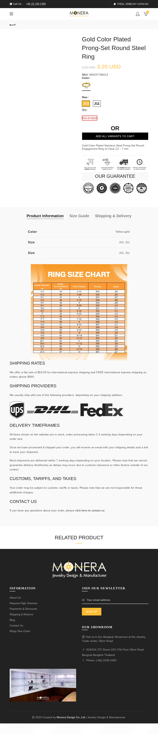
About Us (15, 597)
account (138, 14)
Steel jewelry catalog (132, 4)
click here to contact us (89, 510)
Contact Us (16, 625)
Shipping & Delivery (113, 216)
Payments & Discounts (23, 608)
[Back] (12, 24)
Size (84, 97)
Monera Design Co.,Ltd (71, 717)
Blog (12, 619)
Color (85, 77)
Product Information (45, 216)
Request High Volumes (23, 603)
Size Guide (79, 216)
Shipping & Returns (21, 614)
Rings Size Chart (20, 631)
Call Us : (29, 4)
